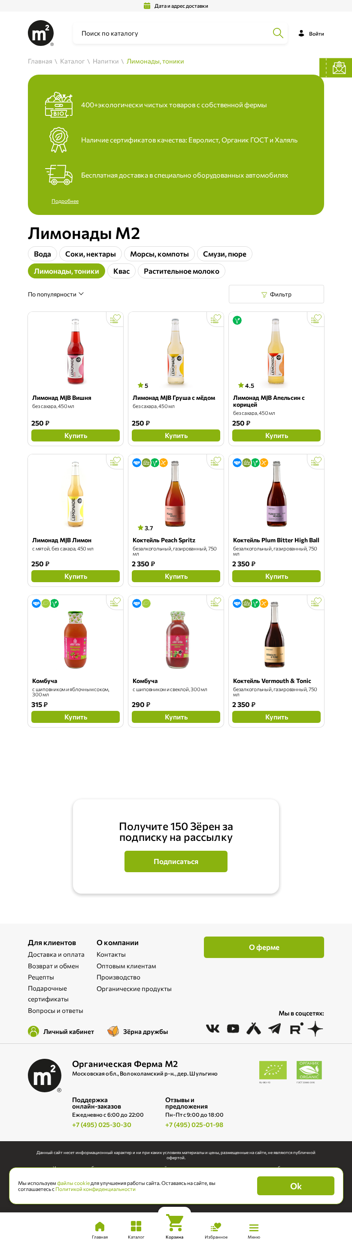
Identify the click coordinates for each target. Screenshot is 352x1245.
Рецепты (41, 977)
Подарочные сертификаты (48, 993)
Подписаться (176, 861)
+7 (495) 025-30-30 (101, 1124)
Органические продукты (134, 988)
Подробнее (65, 201)
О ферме (264, 947)
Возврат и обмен (53, 966)
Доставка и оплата (56, 954)
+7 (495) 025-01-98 (194, 1124)
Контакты (111, 954)
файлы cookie (73, 1183)
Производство (118, 977)
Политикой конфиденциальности (95, 1189)
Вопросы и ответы (55, 1010)
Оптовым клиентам (126, 966)
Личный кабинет (68, 1031)
